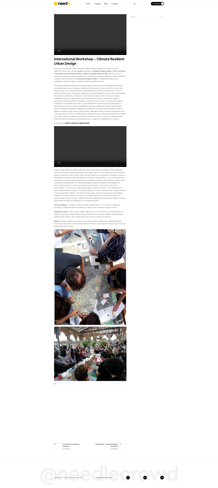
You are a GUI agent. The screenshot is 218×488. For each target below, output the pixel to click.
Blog (106, 4)
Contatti (115, 4)
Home (88, 4)
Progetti (97, 4)
